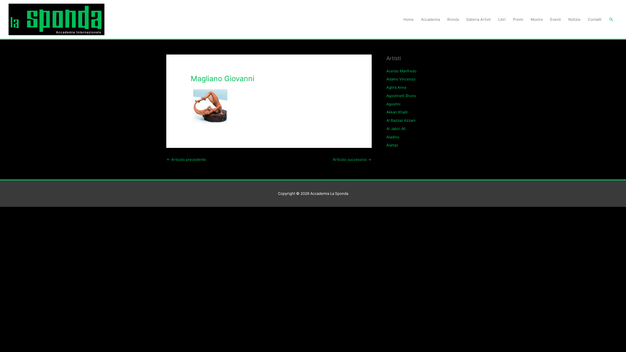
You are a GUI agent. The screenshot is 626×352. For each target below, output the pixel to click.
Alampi (392, 145)
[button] (611, 19)
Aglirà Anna (396, 87)
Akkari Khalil (397, 112)
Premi (518, 19)
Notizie (574, 19)
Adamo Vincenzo (400, 79)
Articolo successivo (352, 159)
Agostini (393, 104)
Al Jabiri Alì (396, 128)
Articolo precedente (186, 159)
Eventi (555, 19)
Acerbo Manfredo (401, 71)
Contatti (595, 19)
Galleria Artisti (478, 19)
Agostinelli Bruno (401, 95)
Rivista (453, 19)
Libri (502, 19)
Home (408, 19)
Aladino (392, 137)
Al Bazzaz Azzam (400, 120)
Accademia (430, 19)
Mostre (537, 19)
